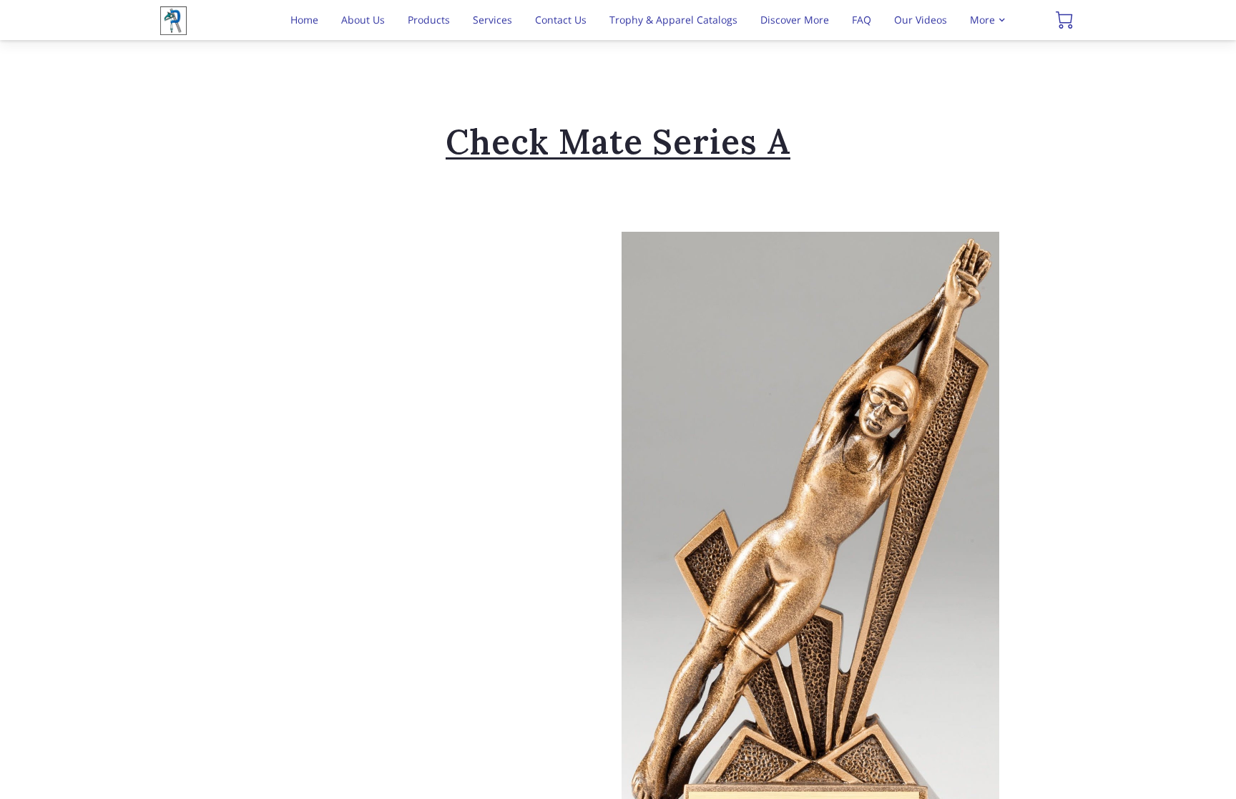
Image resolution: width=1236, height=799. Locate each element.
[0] (1064, 20)
